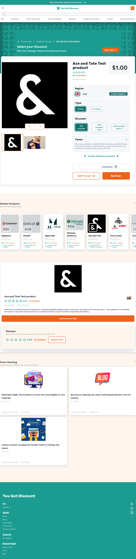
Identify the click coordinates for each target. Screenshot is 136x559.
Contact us (6, 507)
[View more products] (134, 203)
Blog (4, 554)
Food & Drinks (33, 18)
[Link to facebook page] (131, 512)
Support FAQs (7, 547)
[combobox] (70, 14)
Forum (5, 550)
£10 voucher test (99, 127)
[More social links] (131, 516)
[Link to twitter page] (131, 504)
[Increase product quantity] (74, 167)
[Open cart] (132, 8)
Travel (110, 18)
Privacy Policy (7, 526)
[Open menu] (3, 8)
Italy (85, 94)
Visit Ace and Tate (68, 318)
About (5, 519)
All (2, 18)
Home (5, 516)
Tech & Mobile (55, 18)
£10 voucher (81, 127)
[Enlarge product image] (12, 142)
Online (80, 109)
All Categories (7, 538)
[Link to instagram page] (131, 508)
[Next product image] (39, 126)
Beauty (72, 18)
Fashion (15, 18)
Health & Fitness (91, 18)
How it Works (7, 523)
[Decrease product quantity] (84, 167)
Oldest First (57, 339)
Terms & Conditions (9, 529)
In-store (96, 109)
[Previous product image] (29, 126)
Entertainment (127, 18)
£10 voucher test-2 (119, 127)
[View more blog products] (134, 361)
